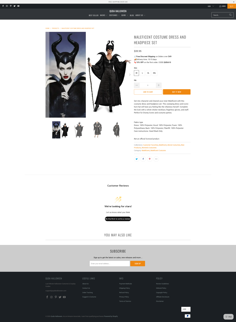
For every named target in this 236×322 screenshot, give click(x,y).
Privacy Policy (124, 297)
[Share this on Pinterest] (149, 159)
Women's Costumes (149, 148)
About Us (85, 284)
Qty (135, 80)
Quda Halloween (56, 316)
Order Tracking (87, 292)
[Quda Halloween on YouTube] (18, 6)
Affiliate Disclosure (162, 297)
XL (148, 73)
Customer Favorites (150, 145)
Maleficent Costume (158, 150)
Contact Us (86, 288)
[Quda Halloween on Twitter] (14, 6)
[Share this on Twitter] (136, 159)
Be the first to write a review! (118, 219)
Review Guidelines (162, 284)
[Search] (230, 15)
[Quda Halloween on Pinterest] (11, 6)
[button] (104, 15)
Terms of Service (125, 301)
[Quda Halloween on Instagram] (7, 6)
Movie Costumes (174, 145)
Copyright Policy (161, 292)
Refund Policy (124, 292)
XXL (154, 73)
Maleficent (163, 145)
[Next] (130, 75)
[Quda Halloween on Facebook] (3, 6)
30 (136, 73)
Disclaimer (160, 301)
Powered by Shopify (111, 316)
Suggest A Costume (89, 297)
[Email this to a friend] (156, 159)
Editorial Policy (161, 288)
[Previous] (47, 75)
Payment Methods (125, 284)
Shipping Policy (124, 288)
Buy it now (176, 92)
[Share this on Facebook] (143, 159)
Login (224, 6)
